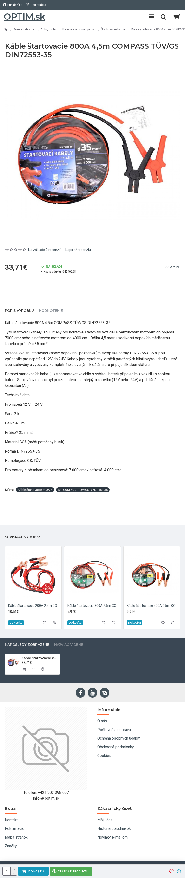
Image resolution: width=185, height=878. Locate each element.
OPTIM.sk (24, 16)
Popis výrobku (19, 311)
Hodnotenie (51, 311)
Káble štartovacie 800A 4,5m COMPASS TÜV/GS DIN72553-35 (39, 658)
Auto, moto (48, 29)
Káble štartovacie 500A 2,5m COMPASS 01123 (153, 606)
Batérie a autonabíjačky (78, 29)
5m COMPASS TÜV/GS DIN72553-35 (83, 490)
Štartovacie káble (113, 29)
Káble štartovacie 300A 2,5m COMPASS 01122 (93, 606)
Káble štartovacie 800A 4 (35, 490)
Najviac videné (68, 645)
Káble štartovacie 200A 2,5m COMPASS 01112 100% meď (34, 606)
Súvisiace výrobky (23, 537)
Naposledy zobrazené (27, 645)
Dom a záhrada (23, 29)
